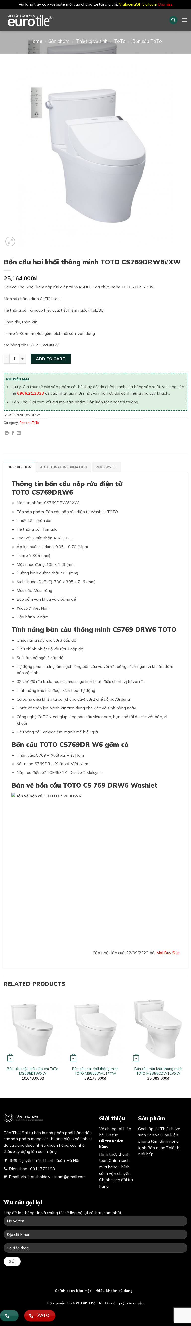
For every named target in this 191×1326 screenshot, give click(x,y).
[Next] (187, 1041)
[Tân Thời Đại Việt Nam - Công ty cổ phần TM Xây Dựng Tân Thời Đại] (38, 20)
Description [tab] (19, 467)
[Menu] (184, 20)
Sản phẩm (58, 41)
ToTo (120, 41)
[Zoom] (10, 241)
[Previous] (4, 1041)
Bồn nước (156, 1147)
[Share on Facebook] (13, 433)
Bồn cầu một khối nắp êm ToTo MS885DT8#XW (32, 1071)
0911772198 (42, 1168)
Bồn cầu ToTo (147, 41)
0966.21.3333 (30, 393)
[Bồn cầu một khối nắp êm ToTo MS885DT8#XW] (33, 1028)
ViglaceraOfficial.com (138, 4)
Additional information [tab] (63, 467)
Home (35, 41)
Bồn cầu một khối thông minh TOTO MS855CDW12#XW (158, 1071)
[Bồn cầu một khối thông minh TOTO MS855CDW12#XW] (158, 1028)
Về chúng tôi (110, 1128)
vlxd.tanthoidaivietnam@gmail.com (53, 1176)
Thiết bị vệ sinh (92, 41)
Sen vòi (154, 1134)
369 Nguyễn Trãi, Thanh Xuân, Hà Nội (44, 1160)
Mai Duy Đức (168, 952)
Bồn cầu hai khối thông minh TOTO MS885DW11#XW (95, 1071)
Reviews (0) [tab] (106, 467)
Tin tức (111, 1134)
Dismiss (165, 4)
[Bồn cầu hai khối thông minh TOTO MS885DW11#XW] (95, 1028)
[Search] (173, 20)
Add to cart (50, 358)
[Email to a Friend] (19, 433)
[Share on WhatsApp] (7, 433)
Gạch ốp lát (148, 1128)
